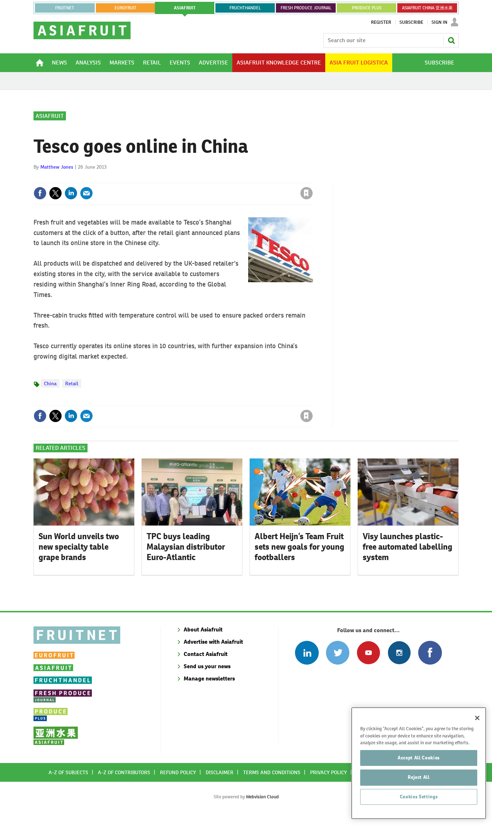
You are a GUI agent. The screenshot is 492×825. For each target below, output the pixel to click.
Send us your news (207, 666)
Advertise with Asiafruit (213, 642)
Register (381, 22)
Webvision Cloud (262, 797)
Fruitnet (64, 8)
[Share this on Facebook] (39, 193)
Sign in (221, 178)
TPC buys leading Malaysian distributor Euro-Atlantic (186, 547)
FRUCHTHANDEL (245, 8)
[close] (312, 178)
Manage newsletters (209, 678)
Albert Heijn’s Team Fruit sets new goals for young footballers (299, 547)
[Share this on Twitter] (55, 193)
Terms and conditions (271, 772)
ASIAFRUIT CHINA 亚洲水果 (427, 8)
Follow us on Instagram (399, 652)
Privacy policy (328, 772)
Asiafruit (50, 116)
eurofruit (126, 8)
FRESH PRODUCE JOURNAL (306, 8)
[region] (418, 763)
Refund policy (178, 772)
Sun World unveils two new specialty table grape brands (79, 547)
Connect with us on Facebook (430, 652)
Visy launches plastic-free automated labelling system (407, 547)
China (50, 383)
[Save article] (306, 193)
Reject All (419, 777)
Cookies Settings (419, 797)
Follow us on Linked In (306, 652)
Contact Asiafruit (206, 654)
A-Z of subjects (68, 772)
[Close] (477, 718)
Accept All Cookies (419, 758)
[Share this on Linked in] (70, 193)
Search (451, 40)
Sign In (439, 22)
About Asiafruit (203, 629)
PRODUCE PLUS (366, 8)
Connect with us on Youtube (368, 652)
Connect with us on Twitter (337, 652)
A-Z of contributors (124, 772)
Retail (72, 383)
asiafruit (185, 8)
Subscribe (411, 22)
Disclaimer (219, 772)
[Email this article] (86, 193)
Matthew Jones (56, 167)
